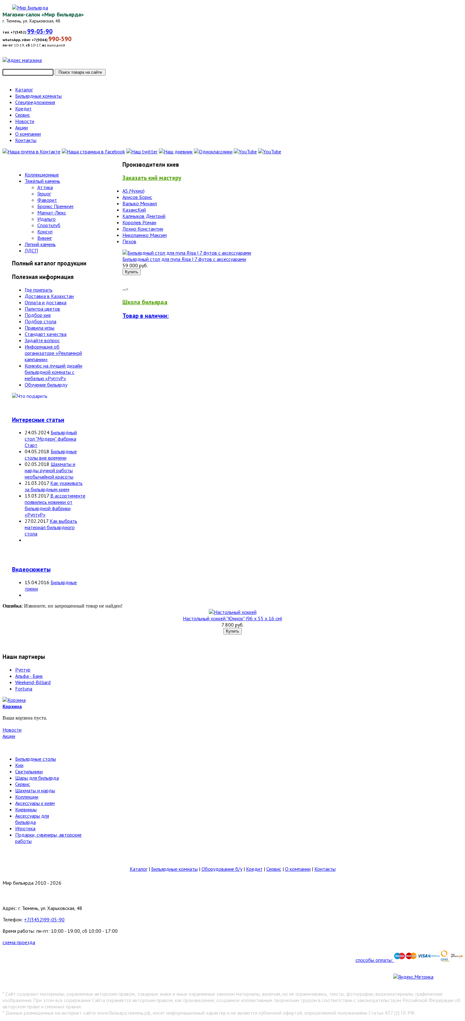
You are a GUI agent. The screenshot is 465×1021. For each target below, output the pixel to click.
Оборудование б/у (222, 869)
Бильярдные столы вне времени (51, 454)
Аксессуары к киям (35, 803)
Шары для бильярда (37, 778)
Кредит (254, 869)
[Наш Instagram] (269, 151)
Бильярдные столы (35, 759)
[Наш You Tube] (245, 151)
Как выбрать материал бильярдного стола (51, 527)
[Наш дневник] (176, 151)
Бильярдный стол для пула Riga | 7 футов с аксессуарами (184, 259)
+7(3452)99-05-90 (44, 919)
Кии (19, 765)
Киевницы (26, 809)
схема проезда (19, 942)
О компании (298, 869)
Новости (12, 730)
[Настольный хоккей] (233, 612)
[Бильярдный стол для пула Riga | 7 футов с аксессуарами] (186, 253)
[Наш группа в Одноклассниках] (213, 151)
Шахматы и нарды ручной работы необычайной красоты (50, 470)
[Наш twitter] (142, 151)
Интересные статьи (38, 420)
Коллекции (26, 797)
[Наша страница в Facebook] (93, 151)
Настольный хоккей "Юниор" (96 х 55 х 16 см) (232, 618)
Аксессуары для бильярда (32, 819)
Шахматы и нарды (35, 790)
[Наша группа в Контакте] (31, 151)
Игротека (25, 828)
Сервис (22, 784)
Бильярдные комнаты (174, 869)
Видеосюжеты (31, 569)
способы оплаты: (375, 960)
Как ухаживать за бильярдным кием (54, 486)
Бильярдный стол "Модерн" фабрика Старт (51, 438)
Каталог (138, 869)
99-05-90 (40, 31)
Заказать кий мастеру (151, 178)
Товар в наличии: (145, 315)
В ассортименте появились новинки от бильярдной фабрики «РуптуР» (55, 505)
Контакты (325, 869)
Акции (9, 736)
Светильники (29, 771)
